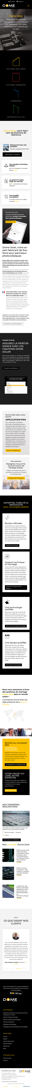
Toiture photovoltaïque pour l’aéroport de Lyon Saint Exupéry (15, 828)
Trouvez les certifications (11, 368)
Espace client (11, 1)
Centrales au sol (16, 117)
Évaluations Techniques (9, 1024)
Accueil (5, 1036)
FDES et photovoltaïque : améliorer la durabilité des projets (22, 870)
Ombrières (16, 101)
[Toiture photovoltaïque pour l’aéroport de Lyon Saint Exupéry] (16, 818)
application (25, 986)
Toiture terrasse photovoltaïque (12, 1019)
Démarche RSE (7, 1043)
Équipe (5, 1039)
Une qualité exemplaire (14, 196)
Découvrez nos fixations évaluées (16, 626)
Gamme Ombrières (8, 1022)
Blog (4, 1048)
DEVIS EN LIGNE (11, 222)
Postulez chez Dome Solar (16, 478)
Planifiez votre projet (12, 545)
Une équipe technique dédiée (18, 165)
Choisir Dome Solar (8, 1041)
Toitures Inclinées (16, 69)
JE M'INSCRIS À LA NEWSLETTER (15, 764)
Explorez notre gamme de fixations (13, 587)
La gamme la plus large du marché (16, 180)
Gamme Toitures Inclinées (10, 1017)
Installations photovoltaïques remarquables (15, 1026)
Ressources (6, 1046)
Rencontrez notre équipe (13, 665)
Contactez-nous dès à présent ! (13, 323)
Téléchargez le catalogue (12, 154)
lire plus (19, 861)
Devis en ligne (7, 1058)
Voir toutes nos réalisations (12, 840)
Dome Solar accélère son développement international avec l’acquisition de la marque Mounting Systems (22, 855)
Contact (5, 1060)
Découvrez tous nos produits (18, 145)
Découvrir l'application (13, 450)
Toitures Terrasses (16, 85)
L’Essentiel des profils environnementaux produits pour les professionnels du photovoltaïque (22, 891)
